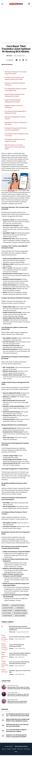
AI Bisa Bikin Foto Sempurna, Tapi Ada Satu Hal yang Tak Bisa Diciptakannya (18, 694)
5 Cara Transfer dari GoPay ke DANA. (19, 636)
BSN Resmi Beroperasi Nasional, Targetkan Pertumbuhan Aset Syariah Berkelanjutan (19, 628)
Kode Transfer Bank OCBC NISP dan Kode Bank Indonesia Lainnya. (19, 662)
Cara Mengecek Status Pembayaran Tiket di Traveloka (16, 134)
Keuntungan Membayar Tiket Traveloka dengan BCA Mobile (16, 72)
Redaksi (9, 749)
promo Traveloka (7, 613)
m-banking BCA (20, 607)
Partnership (20, 749)
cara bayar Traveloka (8, 607)
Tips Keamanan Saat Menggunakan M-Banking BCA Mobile (15, 112)
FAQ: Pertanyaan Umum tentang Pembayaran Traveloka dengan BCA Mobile (15, 146)
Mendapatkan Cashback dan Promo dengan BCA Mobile (15, 140)
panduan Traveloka (7, 610)
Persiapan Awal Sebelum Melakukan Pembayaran (15, 84)
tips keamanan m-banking (20, 613)
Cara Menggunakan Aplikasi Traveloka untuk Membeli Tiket (15, 89)
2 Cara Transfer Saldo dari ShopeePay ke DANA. (16, 645)
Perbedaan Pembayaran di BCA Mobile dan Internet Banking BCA (16, 129)
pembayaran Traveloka (20, 610)
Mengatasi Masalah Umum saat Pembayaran (13, 106)
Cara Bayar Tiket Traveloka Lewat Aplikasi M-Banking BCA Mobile (14, 78)
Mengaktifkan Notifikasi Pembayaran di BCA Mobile (16, 123)
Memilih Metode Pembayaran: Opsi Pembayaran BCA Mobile (14, 95)
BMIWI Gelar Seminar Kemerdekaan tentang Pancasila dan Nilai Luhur (17, 702)
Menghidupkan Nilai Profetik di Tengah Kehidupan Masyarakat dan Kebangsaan (18, 687)
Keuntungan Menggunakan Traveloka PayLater (15, 117)
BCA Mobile (11, 190)
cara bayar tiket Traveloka (17, 605)
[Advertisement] (16, 24)
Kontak (16, 751)
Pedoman (14, 749)
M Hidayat (10, 55)
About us (4, 749)
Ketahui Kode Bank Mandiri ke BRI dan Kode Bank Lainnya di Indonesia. (20, 654)
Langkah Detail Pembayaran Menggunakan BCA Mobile (13, 101)
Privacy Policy (27, 749)
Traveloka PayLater (7, 615)
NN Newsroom (12, 631)
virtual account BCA (20, 615)
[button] (2, 4)
